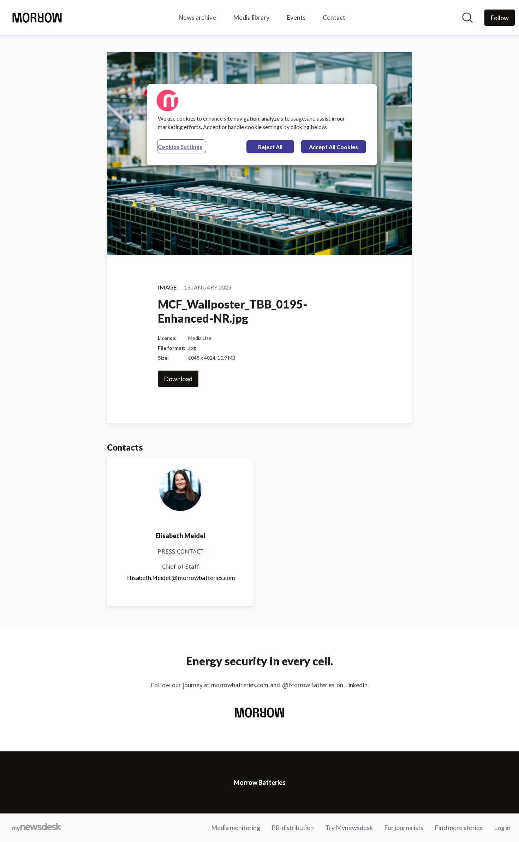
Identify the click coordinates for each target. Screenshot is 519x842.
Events (296, 17)
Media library (251, 17)
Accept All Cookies (333, 147)
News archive (197, 17)
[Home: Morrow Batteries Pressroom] (37, 17)
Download (178, 379)
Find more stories (459, 827)
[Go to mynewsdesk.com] (36, 828)
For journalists (403, 827)
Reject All (270, 147)
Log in (502, 827)
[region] (262, 124)
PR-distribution (293, 827)
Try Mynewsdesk (349, 827)
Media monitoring (235, 827)
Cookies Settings (180, 146)
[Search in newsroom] (467, 17)
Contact (334, 17)
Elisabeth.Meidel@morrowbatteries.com (180, 578)
